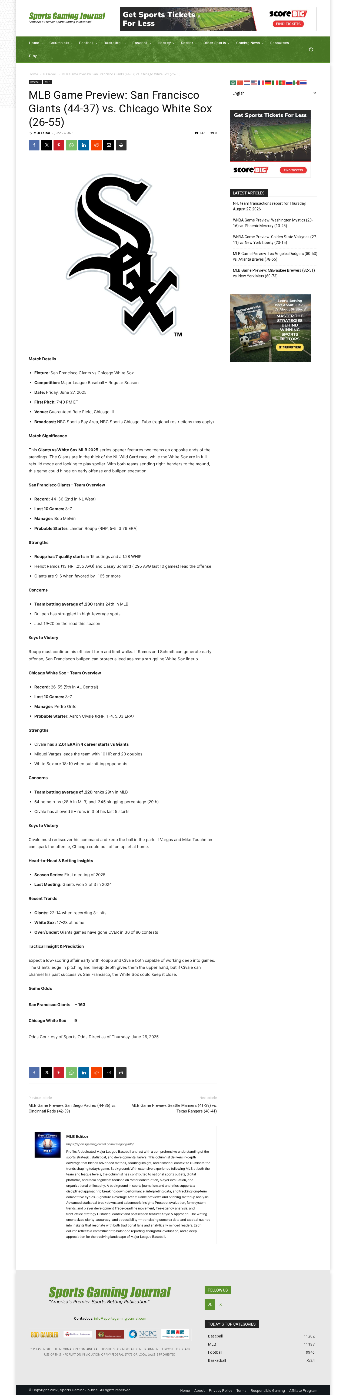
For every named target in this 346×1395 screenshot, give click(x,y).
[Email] (108, 145)
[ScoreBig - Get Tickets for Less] (218, 19)
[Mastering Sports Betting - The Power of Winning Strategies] (270, 360)
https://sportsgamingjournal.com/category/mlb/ (100, 1144)
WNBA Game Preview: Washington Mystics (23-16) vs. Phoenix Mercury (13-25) (273, 223)
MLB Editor (42, 133)
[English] (254, 82)
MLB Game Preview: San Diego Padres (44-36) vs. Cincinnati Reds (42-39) (72, 1108)
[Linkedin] (83, 145)
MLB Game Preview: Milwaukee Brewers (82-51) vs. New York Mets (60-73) (274, 273)
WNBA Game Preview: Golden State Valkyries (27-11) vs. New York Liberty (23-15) (275, 240)
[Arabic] (233, 82)
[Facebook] (34, 145)
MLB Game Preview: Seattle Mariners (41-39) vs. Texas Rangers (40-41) (174, 1108)
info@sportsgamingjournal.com (120, 1318)
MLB (47, 82)
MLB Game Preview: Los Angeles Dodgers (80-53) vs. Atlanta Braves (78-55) (275, 256)
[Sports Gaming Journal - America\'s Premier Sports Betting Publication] (67, 18)
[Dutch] (247, 82)
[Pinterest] (59, 145)
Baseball (49, 74)
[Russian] (289, 82)
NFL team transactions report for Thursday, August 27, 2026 (269, 206)
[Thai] (303, 82)
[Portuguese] (282, 82)
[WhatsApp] (71, 145)
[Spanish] (296, 82)
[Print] (121, 145)
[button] (311, 49)
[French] (261, 82)
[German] (268, 82)
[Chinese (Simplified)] (240, 82)
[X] (46, 145)
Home (33, 74)
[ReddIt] (96, 145)
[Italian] (275, 82)
